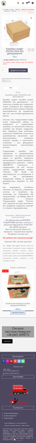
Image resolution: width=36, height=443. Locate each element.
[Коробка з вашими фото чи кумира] (32, 49)
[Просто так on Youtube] (11, 361)
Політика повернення (10, 416)
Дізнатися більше (18, 312)
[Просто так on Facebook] (3, 361)
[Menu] (32, 3)
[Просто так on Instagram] (7, 361)
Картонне (8, 80)
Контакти (7, 341)
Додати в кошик (18, 70)
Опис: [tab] (10, 87)
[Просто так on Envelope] (19, 361)
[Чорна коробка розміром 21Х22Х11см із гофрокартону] (29, 49)
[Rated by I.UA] (18, 439)
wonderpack (9, 81)
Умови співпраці (8, 418)
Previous (3, 292)
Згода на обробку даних (11, 413)
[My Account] (23, 3)
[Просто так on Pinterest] (15, 361)
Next (32, 292)
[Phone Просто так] (23, 361)
